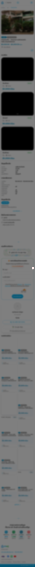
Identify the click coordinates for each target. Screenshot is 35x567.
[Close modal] (33, 268)
